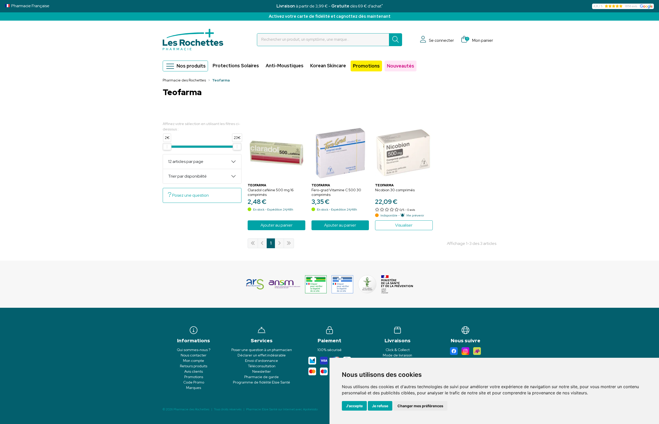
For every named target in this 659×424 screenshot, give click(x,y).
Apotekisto (282, 409)
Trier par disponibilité (187, 176)
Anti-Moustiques (285, 66)
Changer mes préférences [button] (420, 406)
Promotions (366, 66)
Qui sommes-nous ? (193, 349)
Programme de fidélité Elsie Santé (261, 382)
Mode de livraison (397, 355)
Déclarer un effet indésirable (262, 355)
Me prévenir (415, 215)
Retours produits (193, 366)
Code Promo (193, 382)
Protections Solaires (236, 66)
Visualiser (403, 225)
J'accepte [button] (354, 406)
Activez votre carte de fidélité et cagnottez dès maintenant (330, 16)
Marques (193, 387)
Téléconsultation (261, 366)
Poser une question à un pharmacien (261, 349)
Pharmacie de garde (261, 377)
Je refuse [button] (380, 406)
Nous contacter (193, 355)
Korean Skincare (328, 66)
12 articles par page (185, 161)
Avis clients (193, 371)
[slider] (167, 146)
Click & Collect (398, 349)
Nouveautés (400, 66)
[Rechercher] (395, 39)
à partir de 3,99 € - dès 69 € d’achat (329, 6)
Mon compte (193, 360)
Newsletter (261, 371)
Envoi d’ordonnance (261, 360)
